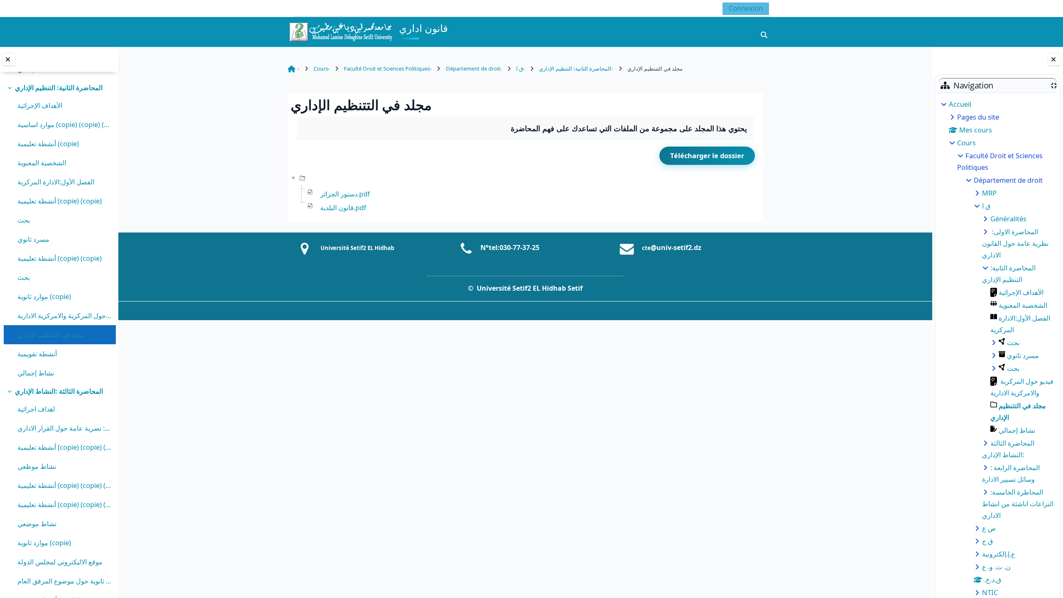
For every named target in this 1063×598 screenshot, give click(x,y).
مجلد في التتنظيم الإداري (51, 334)
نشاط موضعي (36, 523)
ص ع (989, 528)
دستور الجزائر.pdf (345, 194)
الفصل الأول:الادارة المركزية (55, 181)
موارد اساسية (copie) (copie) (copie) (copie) (64, 124)
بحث (23, 220)
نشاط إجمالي (35, 372)
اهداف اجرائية (36, 409)
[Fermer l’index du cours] (8, 59)
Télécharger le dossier (707, 155)
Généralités (1008, 218)
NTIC (990, 592)
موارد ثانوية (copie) (44, 296)
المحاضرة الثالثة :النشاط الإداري (59, 391)
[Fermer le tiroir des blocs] (1054, 59)
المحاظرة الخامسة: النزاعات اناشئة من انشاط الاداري (1017, 503)
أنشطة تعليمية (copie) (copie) (59, 201)
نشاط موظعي (36, 466)
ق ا (986, 206)
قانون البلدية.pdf (343, 207)
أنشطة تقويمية (37, 353)
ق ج (987, 541)
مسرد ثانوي (33, 239)
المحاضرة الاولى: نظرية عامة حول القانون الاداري (1015, 243)
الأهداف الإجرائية (39, 105)
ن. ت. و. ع (996, 566)
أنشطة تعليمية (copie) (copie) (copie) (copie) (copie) (64, 504)
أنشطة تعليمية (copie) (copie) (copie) (64, 447)
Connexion (746, 8)
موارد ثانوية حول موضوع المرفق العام (64, 581)
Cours (966, 142)
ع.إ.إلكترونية (998, 554)
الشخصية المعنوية (41, 162)
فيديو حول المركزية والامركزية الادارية (64, 315)
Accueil (960, 104)
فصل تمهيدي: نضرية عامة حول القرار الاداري (64, 428)
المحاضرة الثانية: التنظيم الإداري (59, 87)
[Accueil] (340, 31)
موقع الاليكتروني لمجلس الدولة (60, 561)
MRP (989, 193)
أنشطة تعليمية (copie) (48, 143)
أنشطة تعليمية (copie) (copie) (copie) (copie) (64, 485)
